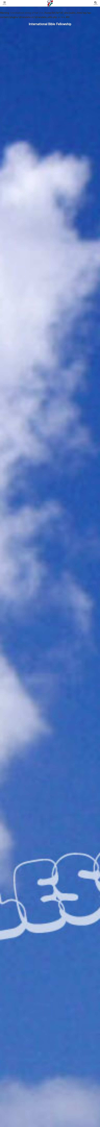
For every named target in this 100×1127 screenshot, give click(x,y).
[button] (92, 653)
